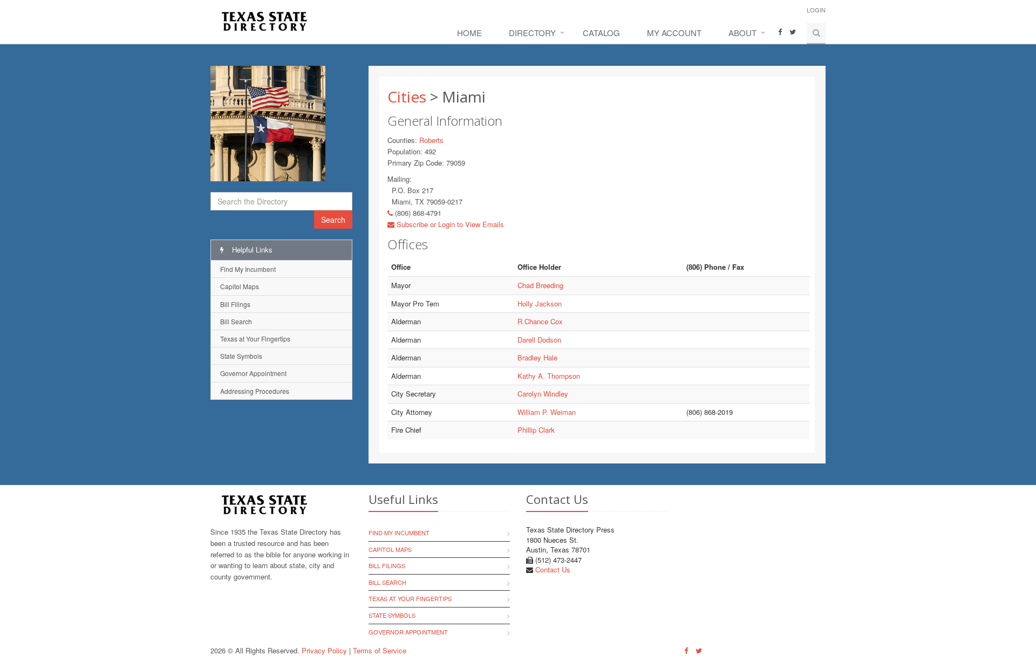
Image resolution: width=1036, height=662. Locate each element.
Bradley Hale (537, 357)
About (742, 32)
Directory (532, 32)
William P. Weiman (546, 412)
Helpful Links (251, 249)
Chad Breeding (540, 285)
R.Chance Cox (540, 321)
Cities (406, 96)
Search (333, 219)
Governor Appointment (253, 373)
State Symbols (241, 355)
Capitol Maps (239, 286)
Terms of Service (379, 650)
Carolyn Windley (542, 393)
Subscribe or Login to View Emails (449, 224)
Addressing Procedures (254, 390)
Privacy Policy (324, 650)
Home (469, 32)
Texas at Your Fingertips (255, 338)
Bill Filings (235, 304)
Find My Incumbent (248, 269)
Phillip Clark (536, 430)
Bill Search (236, 321)
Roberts (431, 140)
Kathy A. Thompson (548, 376)
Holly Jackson (539, 303)
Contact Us (552, 569)
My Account (674, 32)
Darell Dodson (539, 340)
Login (816, 9)
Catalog (601, 32)
